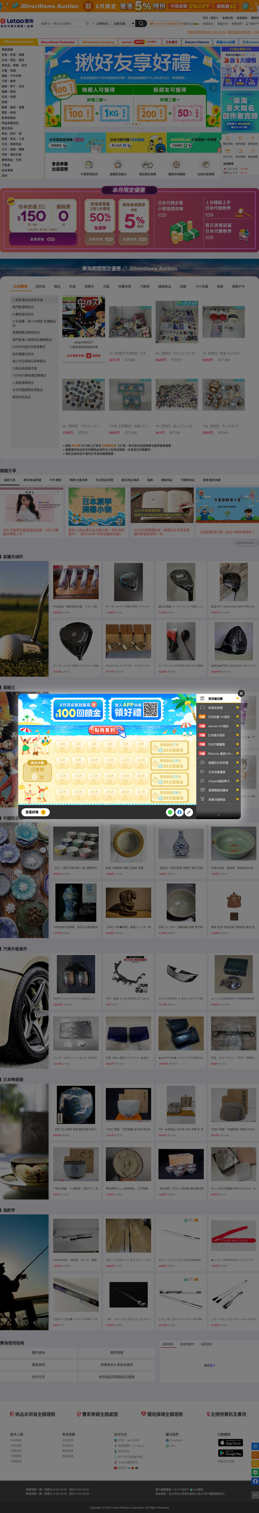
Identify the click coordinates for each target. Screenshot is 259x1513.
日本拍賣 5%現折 (215, 717)
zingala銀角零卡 (219, 781)
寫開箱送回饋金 (218, 790)
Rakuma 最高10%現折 (218, 753)
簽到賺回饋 (215, 699)
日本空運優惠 (216, 772)
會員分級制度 (216, 799)
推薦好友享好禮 (218, 763)
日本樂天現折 (212, 735)
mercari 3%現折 (214, 726)
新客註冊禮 (215, 708)
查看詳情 (31, 812)
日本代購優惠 (212, 744)
